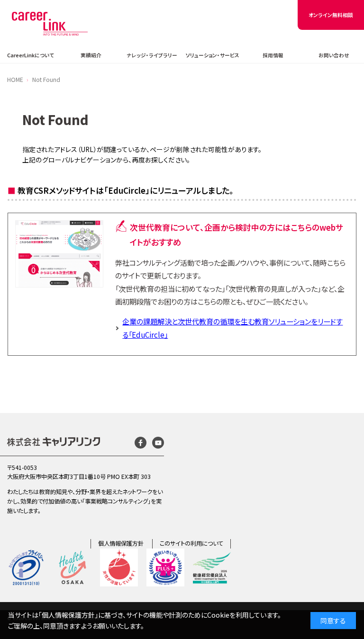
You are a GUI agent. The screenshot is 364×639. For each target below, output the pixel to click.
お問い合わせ (333, 55)
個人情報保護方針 (121, 543)
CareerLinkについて (30, 55)
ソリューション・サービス (212, 55)
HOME (15, 79)
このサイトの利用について (191, 543)
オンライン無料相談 (331, 14)
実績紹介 (91, 55)
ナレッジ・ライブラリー (152, 55)
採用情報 (273, 55)
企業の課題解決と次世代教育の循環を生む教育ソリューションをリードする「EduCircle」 (232, 327)
